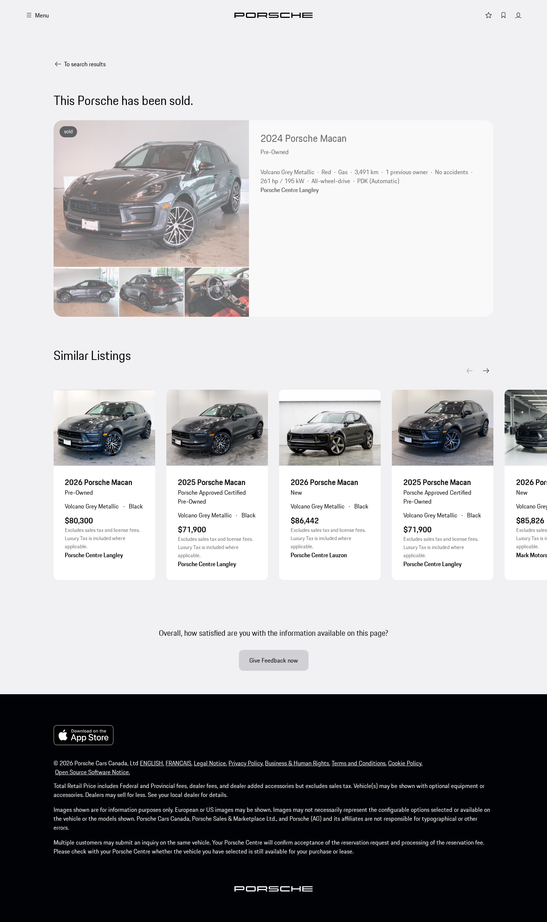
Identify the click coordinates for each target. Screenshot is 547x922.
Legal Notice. (210, 763)
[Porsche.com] (273, 15)
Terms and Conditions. (359, 763)
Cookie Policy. (405, 763)
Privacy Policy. (245, 763)
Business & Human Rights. (297, 763)
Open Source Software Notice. (92, 772)
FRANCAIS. (179, 763)
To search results (85, 64)
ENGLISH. (152, 763)
